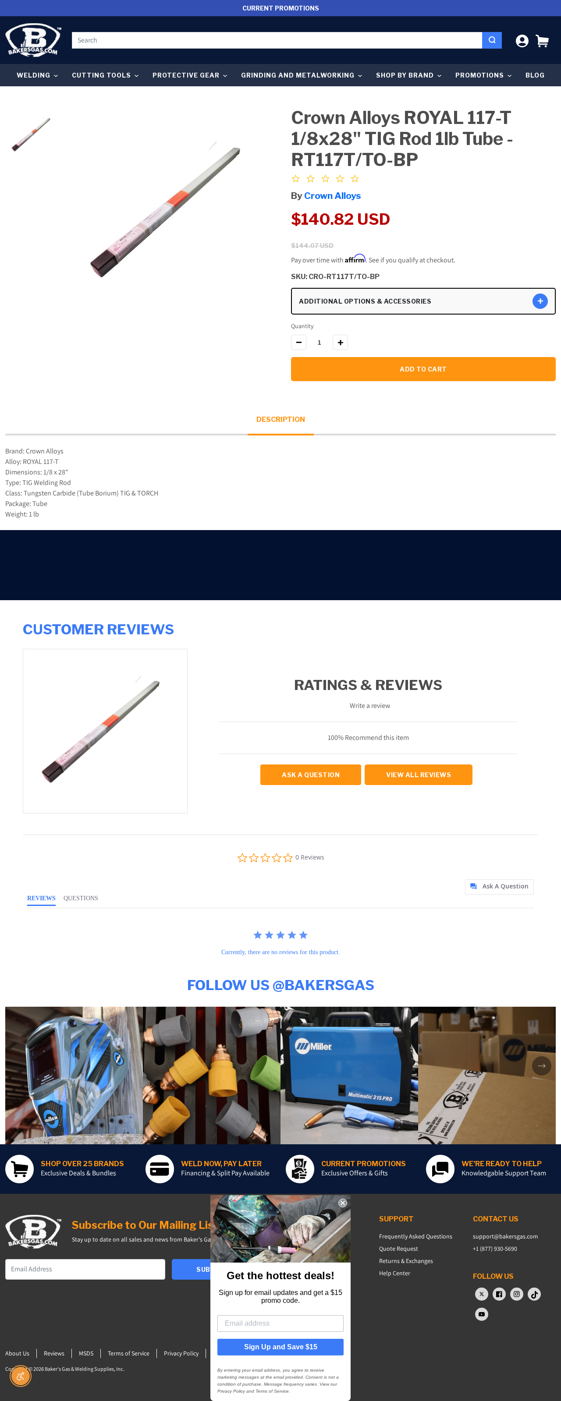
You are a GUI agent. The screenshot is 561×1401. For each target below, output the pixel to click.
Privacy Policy (181, 1353)
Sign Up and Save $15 (280, 1347)
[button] (542, 40)
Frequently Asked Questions (415, 1236)
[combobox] (277, 40)
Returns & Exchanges (406, 1261)
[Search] (492, 40)
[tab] (499, 887)
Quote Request (398, 1248)
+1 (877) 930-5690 (495, 1248)
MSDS (86, 1353)
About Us (17, 1353)
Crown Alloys (332, 195)
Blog (535, 75)
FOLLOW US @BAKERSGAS (280, 985)
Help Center (394, 1273)
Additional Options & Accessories (365, 301)
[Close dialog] (342, 1203)
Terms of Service (128, 1353)
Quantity (302, 326)
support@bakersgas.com (505, 1236)
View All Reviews (418, 774)
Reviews (54, 1353)
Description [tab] (280, 419)
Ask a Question (311, 774)
